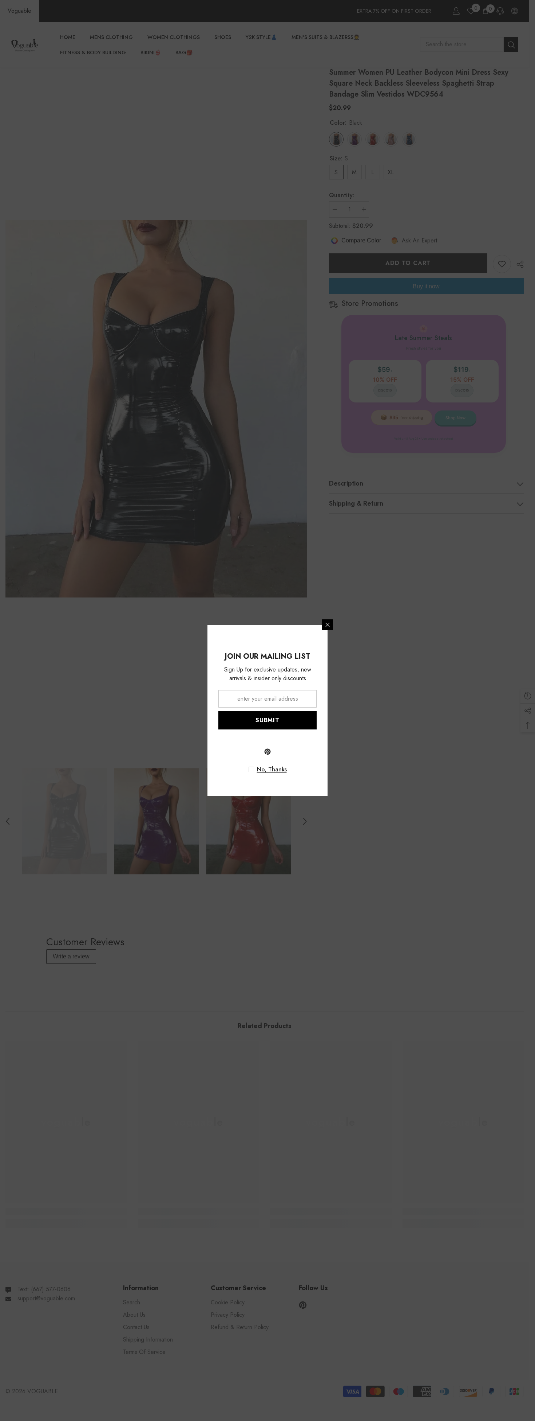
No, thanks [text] (272, 770)
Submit (267, 720)
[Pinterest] (267, 751)
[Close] (327, 624)
